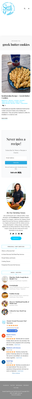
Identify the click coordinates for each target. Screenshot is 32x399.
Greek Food (18, 102)
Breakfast (5, 100)
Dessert (22, 100)
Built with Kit (16, 172)
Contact (16, 238)
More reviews (16, 373)
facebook (10, 234)
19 (5, 105)
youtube (21, 234)
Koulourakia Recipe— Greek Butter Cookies (16, 97)
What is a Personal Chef (8, 251)
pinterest (19, 234)
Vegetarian (24, 103)
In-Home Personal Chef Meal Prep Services (13, 254)
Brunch (11, 100)
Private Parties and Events (8, 258)
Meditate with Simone (13, 348)
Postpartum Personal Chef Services (11, 265)
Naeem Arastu (11, 335)
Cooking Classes (6, 261)
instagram (16, 234)
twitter (13, 234)
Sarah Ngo (9, 361)
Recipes (13, 103)
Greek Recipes (6, 103)
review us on (11, 330)
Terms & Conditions (16, 395)
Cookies (16, 100)
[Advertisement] (16, 26)
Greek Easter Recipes (8, 102)
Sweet (18, 103)
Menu (28, 8)
